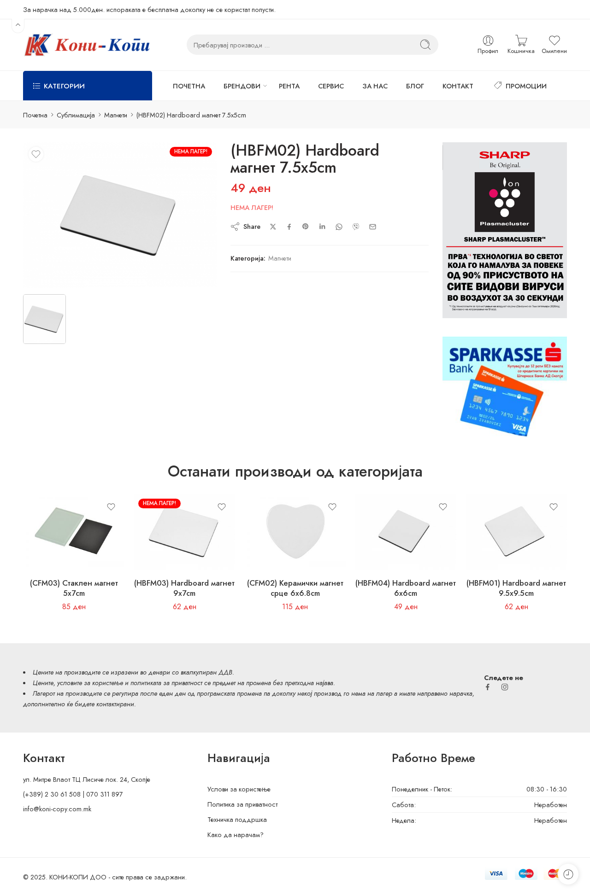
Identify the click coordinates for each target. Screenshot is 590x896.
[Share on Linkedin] (322, 226)
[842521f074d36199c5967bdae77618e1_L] (120, 214)
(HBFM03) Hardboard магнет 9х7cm (184, 588)
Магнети (115, 115)
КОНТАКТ (457, 86)
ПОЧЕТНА (189, 86)
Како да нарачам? (235, 834)
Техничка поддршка (237, 819)
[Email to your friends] (373, 227)
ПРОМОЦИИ (526, 86)
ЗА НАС (375, 86)
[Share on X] (273, 226)
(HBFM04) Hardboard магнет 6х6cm (405, 588)
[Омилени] (36, 154)
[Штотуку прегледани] (568, 874)
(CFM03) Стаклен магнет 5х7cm (74, 588)
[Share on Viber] (356, 226)
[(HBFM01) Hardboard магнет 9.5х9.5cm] (516, 532)
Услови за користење (239, 789)
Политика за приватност (242, 804)
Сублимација (76, 115)
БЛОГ (415, 86)
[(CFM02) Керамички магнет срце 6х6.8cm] (295, 532)
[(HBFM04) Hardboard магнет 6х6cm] (405, 532)
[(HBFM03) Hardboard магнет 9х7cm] (184, 532)
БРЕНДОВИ (242, 86)
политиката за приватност (166, 682)
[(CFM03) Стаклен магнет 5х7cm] (73, 532)
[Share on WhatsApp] (339, 227)
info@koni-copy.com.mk (57, 809)
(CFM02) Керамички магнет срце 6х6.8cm (295, 588)
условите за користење (90, 682)
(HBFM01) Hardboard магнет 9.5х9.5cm (516, 588)
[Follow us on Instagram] (505, 687)
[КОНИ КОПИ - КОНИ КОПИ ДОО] (86, 45)
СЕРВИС (331, 86)
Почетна (35, 115)
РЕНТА (289, 86)
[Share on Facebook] (289, 226)
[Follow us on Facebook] (487, 687)
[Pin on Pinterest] (305, 226)
